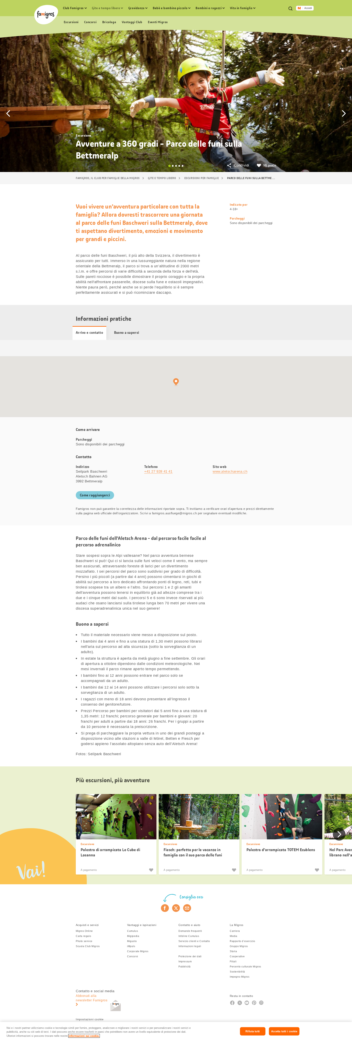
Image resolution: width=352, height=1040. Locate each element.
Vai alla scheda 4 (179, 166)
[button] (8, 113)
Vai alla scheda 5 (182, 166)
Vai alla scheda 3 (176, 166)
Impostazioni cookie (89, 1019)
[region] (176, 1031)
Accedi (308, 8)
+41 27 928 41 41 (158, 471)
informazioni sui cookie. (84, 1035)
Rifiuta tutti (252, 1031)
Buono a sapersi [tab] (126, 332)
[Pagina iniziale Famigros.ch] (46, 14)
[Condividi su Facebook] (165, 908)
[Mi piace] (152, 870)
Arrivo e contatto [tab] (89, 332)
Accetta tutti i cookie (284, 1031)
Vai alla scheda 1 (169, 166)
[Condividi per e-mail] (187, 908)
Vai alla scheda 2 (173, 166)
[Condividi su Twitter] (176, 908)
